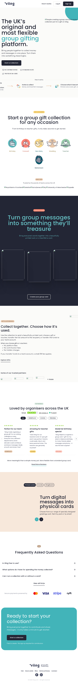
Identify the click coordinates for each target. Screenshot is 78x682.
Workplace (32, 418)
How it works (46, 4)
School (42, 418)
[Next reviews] (76, 439)
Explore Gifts (5, 360)
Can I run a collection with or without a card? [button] (21, 576)
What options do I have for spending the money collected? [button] (27, 569)
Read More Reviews (39, 464)
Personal (53, 418)
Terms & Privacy (44, 671)
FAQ (22, 671)
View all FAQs (39, 583)
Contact (54, 671)
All (23, 418)
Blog (36, 671)
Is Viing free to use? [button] (10, 563)
